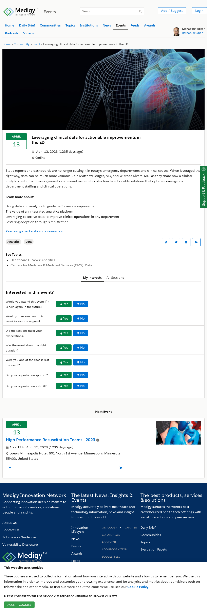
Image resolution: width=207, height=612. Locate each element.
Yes (65, 304)
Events (76, 546)
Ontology (109, 527)
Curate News (111, 535)
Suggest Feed (111, 556)
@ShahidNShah (192, 33)
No (82, 304)
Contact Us (10, 530)
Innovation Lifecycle (79, 529)
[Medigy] (21, 11)
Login (199, 10)
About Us (9, 523)
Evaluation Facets (153, 549)
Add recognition (114, 549)
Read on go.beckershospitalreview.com (35, 231)
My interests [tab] (92, 277)
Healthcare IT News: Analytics (33, 260)
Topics (145, 542)
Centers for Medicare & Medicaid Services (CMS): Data (51, 265)
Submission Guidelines (19, 537)
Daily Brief (148, 527)
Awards (76, 553)
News (75, 539)
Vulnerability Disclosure (20, 544)
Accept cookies (19, 605)
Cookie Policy (137, 587)
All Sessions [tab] (115, 277)
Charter (131, 527)
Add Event (109, 542)
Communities (150, 535)
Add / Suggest (172, 10)
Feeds (75, 561)
